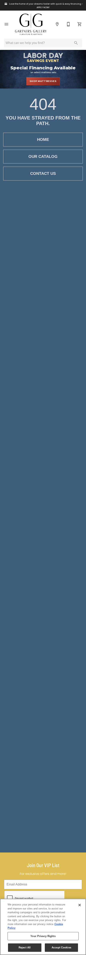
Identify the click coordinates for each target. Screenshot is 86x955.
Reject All (25, 947)
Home (43, 139)
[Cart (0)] (79, 24)
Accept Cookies (61, 947)
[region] (43, 927)
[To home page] (31, 24)
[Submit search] (76, 43)
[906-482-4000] (68, 24)
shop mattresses (43, 81)
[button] (6, 24)
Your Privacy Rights (42, 936)
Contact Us (43, 173)
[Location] (57, 24)
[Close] (79, 905)
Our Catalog (43, 156)
